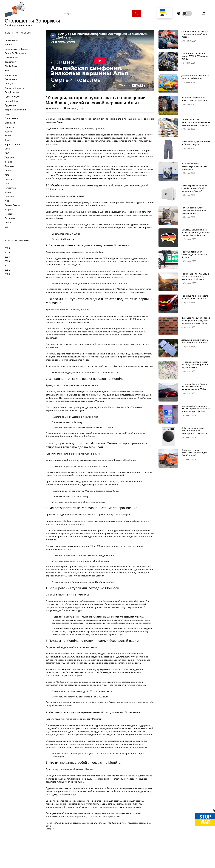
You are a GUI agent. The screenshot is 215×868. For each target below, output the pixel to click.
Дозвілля (9, 196)
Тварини (9, 209)
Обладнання (11, 57)
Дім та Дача (11, 66)
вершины (67, 823)
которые (102, 823)
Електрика (10, 179)
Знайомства (11, 75)
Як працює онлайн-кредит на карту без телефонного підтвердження (195, 364)
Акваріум (9, 166)
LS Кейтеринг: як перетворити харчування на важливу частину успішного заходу (195, 123)
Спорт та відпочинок (15, 53)
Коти (7, 175)
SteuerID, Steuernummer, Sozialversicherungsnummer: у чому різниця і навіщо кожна (195, 233)
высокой (86, 823)
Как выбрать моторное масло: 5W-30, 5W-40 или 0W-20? (194, 56)
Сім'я (7, 153)
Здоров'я (9, 127)
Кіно (7, 200)
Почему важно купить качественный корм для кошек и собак (193, 210)
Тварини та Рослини (15, 109)
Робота (8, 44)
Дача (7, 148)
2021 (7, 270)
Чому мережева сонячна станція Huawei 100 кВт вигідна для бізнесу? (194, 188)
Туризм (8, 131)
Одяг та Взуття (12, 96)
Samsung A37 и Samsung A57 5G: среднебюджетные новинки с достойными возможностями (195, 410)
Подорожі (9, 157)
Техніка (8, 140)
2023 (7, 261)
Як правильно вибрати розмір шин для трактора (194, 98)
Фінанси (9, 161)
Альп (58, 823)
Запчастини (11, 79)
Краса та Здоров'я (14, 88)
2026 (7, 248)
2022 (7, 265)
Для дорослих (12, 92)
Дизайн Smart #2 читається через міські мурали (195, 76)
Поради (9, 214)
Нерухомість (11, 40)
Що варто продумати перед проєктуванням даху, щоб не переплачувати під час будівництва (195, 322)
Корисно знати (12, 144)
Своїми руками (12, 205)
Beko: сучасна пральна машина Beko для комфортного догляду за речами (194, 432)
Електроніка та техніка (16, 49)
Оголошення (11, 118)
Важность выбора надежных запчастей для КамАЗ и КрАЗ (194, 453)
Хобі (7, 70)
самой (49, 826)
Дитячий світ (11, 101)
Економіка (10, 122)
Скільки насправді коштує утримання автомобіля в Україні (194, 34)
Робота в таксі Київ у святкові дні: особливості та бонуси (195, 254)
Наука (8, 135)
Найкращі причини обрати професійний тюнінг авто (195, 297)
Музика (8, 192)
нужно (123, 823)
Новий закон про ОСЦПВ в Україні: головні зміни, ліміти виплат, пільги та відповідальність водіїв (195, 277)
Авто (7, 183)
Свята (8, 222)
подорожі (132, 823)
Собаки (8, 170)
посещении (144, 823)
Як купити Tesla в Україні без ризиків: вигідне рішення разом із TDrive (194, 386)
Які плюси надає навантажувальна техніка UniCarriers (194, 166)
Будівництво (11, 105)
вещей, (76, 823)
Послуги (9, 83)
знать (94, 823)
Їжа (6, 227)
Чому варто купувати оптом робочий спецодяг (195, 143)
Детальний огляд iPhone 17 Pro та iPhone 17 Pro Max (195, 341)
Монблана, (113, 823)
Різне (7, 114)
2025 (7, 252)
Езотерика (10, 218)
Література (10, 188)
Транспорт (10, 62)
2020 (7, 274)
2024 (7, 257)
